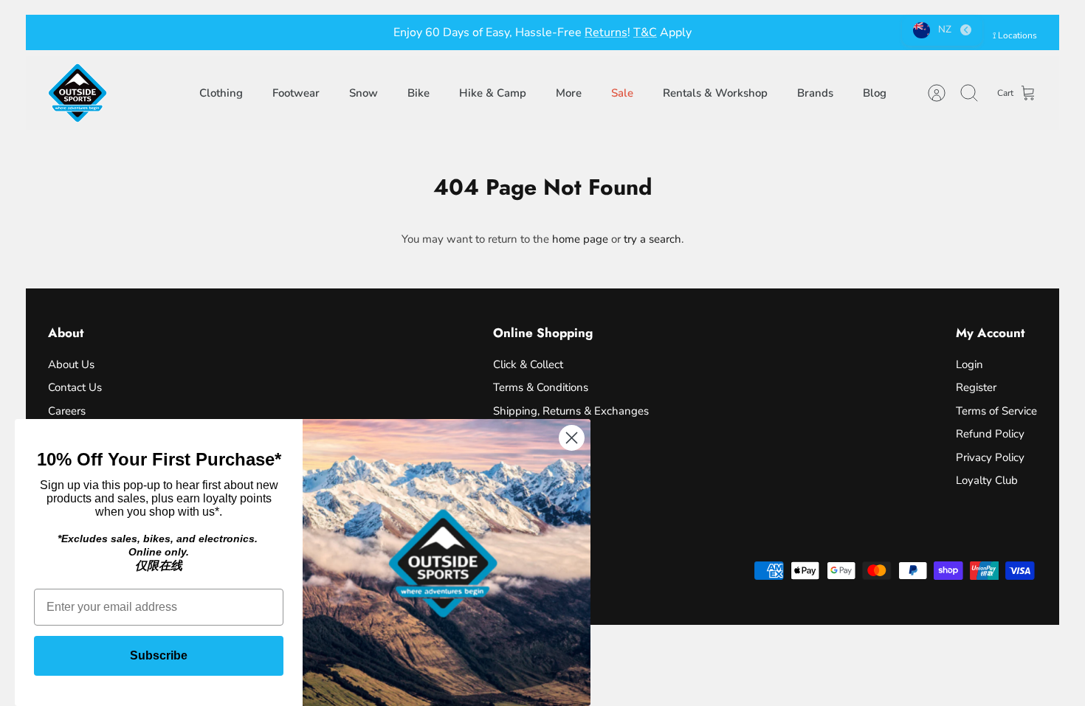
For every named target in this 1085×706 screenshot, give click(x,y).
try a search (652, 239)
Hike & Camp (492, 93)
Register (976, 387)
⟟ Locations (1015, 35)
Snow (363, 93)
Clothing (221, 93)
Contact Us (75, 387)
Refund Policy (990, 433)
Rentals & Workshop (715, 93)
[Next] (746, 32)
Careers (67, 411)
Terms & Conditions (540, 387)
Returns (606, 32)
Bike (418, 93)
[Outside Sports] (77, 92)
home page (580, 239)
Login (969, 364)
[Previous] (339, 32)
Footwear (296, 93)
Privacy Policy (990, 457)
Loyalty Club (987, 480)
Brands (815, 93)
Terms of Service (996, 411)
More (569, 93)
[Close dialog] (572, 438)
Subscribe (158, 655)
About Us (71, 364)
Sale (622, 93)
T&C (645, 32)
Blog (874, 93)
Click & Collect (528, 364)
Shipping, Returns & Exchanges (571, 411)
